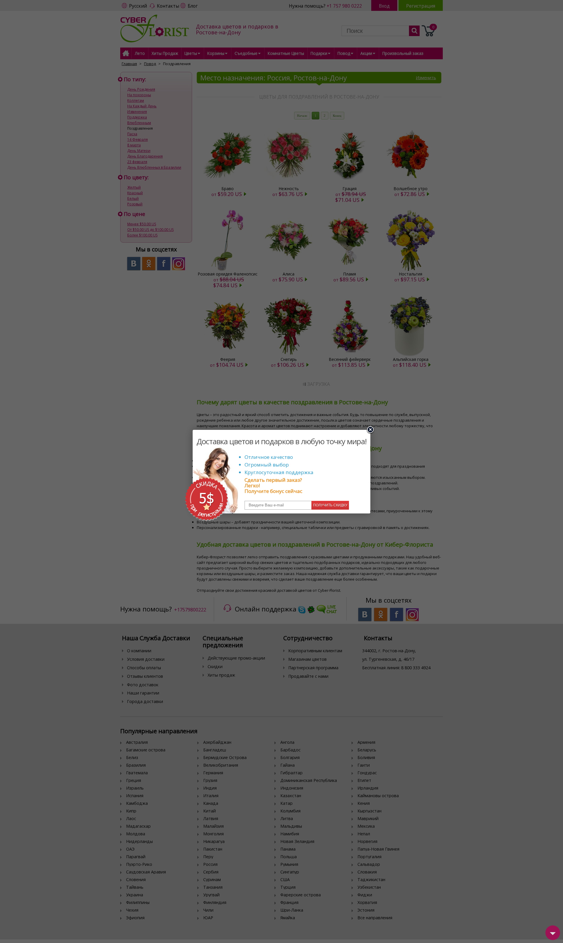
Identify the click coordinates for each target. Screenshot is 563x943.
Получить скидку (330, 505)
